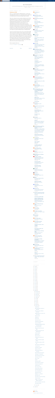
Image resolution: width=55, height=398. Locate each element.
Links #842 (36, 226)
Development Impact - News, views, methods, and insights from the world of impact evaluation (39, 90)
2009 (35, 290)
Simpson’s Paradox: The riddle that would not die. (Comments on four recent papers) (39, 40)
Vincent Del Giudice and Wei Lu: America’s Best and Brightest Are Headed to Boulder (39, 57)
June (36, 300)
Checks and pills (37, 332)
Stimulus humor (37, 365)
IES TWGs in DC (37, 375)
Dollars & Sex (37, 97)
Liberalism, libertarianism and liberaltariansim (39, 331)
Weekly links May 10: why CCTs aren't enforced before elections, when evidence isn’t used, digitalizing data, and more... (39, 93)
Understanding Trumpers (38, 222)
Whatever (36, 252)
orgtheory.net (37, 188)
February (36, 305)
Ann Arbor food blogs (38, 326)
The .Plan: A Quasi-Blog (38, 210)
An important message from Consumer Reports (38, 62)
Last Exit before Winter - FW (38, 236)
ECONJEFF (27, 4)
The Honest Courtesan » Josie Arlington (39, 225)
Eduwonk (36, 120)
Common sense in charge (38, 166)
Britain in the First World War (38, 182)
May (36, 301)
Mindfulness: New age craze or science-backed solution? (38, 233)
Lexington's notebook (38, 156)
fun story (12, 13)
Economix (36, 117)
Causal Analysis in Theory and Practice (39, 38)
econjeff (36, 391)
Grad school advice (38, 319)
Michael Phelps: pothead (38, 368)
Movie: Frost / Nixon (38, 366)
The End (36, 19)
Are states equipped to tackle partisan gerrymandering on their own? (39, 78)
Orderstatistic (37, 184)
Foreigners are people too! (39, 363)
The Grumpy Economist (38, 221)
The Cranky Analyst (38, 218)
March (36, 304)
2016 (35, 280)
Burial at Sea (36, 82)
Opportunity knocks (38, 372)
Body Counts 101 (37, 335)
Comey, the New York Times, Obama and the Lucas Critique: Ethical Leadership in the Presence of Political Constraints (39, 45)
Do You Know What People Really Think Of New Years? (39, 178)
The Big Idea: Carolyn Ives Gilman (39, 253)
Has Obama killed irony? (38, 369)
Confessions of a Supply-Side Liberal (39, 55)
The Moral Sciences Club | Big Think (39, 231)
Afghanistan (37, 317)
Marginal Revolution (38, 165)
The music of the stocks (38, 356)
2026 (35, 266)
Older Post (30, 48)
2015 (35, 281)
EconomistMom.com (38, 109)
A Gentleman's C (37, 12)
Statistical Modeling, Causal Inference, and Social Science (39, 198)
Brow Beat (36, 29)
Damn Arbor (36, 68)
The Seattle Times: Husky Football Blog (38, 239)
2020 (35, 274)
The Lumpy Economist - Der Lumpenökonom (39, 229)
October (36, 294)
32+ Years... (36, 114)
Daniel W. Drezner (37, 72)
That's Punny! (37, 207)
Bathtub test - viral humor (39, 373)
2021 (35, 273)
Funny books (37, 318)
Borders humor (37, 334)
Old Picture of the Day (38, 181)
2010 (35, 289)
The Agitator (36, 214)
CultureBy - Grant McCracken (39, 64)
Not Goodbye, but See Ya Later (39, 16)
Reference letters (37, 315)
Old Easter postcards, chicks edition (39, 135)
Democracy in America (38, 76)
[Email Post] (22, 44)
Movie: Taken (37, 358)
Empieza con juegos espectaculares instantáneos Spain (39, 111)
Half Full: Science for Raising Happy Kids (39, 155)
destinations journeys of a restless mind (40, 81)
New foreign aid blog (38, 383)
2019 (35, 276)
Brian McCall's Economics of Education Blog (39, 26)
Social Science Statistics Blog (39, 196)
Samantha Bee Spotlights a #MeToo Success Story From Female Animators (39, 31)
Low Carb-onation (37, 208)
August (36, 297)
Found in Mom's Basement (39, 134)
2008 (35, 386)
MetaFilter (36, 168)
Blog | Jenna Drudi (37, 21)
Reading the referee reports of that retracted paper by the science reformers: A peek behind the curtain (39, 200)
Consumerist (36, 60)
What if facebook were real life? (39, 355)
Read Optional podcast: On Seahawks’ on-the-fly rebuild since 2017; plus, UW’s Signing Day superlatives (39, 241)
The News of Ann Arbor (38, 235)
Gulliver (36, 151)
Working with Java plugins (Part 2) (39, 245)
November (37, 293)
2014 (35, 283)
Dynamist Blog (37, 101)
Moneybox (36, 172)
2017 (35, 279)
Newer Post (11, 48)
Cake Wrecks (37, 34)
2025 (35, 267)
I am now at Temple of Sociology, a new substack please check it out (39, 190)
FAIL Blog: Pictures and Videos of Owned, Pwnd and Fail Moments (39, 127)
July (36, 298)
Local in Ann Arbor (37, 161)
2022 (35, 272)
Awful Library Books (38, 15)
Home (21, 48)
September (37, 295)
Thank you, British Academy (38, 148)
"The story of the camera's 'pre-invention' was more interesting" (39, 170)
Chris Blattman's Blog (38, 49)
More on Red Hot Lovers (38, 370)
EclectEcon (36, 102)
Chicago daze (37, 306)
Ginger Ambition (37, 141)
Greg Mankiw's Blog (38, 147)
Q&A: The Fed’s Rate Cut (38, 118)
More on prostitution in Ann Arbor (40, 381)
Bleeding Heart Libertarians (39, 18)
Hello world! (36, 215)
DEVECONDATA (37, 84)
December (36, 291)
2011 (35, 287)
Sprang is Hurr (36, 142)
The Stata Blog (37, 244)
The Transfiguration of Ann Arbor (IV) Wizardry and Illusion (39, 163)
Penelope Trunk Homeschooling (39, 192)
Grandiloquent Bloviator (38, 144)
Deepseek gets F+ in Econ (38, 205)
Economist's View (37, 114)
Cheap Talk (36, 43)
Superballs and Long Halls (38, 103)
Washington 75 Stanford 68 (39, 354)
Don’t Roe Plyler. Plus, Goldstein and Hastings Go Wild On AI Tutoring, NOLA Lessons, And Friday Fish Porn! (39, 122)
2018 (35, 277)
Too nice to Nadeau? (38, 322)
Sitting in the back (37, 348)
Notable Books (37, 174)
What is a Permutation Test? (38, 107)
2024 (35, 269)
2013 (35, 284)
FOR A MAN (36, 35)
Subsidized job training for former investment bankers (40, 325)
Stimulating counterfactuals (39, 321)
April (36, 302)
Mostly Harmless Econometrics (39, 352)
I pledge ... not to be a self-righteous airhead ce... (39, 380)
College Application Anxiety (38, 27)
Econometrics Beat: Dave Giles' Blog (39, 106)
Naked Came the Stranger (38, 145)
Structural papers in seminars (39, 362)
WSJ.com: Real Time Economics (39, 255)
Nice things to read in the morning (40, 376)
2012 (35, 286)
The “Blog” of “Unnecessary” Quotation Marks (39, 248)
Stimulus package (37, 377)
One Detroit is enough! (38, 347)
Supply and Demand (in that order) (39, 204)
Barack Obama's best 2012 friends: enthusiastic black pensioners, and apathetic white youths (39, 158)
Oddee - (36, 177)
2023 (35, 270)
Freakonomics (37, 137)
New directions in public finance (40, 344)
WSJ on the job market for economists (39, 351)
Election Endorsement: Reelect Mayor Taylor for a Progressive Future (39, 70)
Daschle (36, 359)
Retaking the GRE (37, 361)
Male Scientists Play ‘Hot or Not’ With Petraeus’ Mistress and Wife (40, 99)
